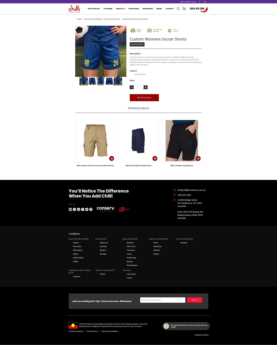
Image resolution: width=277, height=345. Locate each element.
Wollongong (77, 250)
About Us (120, 8)
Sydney (76, 243)
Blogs (159, 8)
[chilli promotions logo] (74, 8)
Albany (156, 254)
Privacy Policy (92, 331)
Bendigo (103, 254)
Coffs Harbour (78, 258)
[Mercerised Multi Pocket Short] (138, 160)
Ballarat (103, 250)
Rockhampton (132, 265)
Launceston (131, 274)
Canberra (76, 276)
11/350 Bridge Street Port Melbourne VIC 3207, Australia (190, 203)
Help (204, 2)
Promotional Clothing (93, 19)
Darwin (102, 274)
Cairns (129, 254)
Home (79, 19)
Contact (169, 8)
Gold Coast (131, 246)
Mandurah (157, 246)
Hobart (129, 278)
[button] (111, 158)
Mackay (130, 261)
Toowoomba (131, 258)
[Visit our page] (70, 209)
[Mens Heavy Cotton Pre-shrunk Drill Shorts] (95, 160)
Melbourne (104, 243)
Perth (156, 243)
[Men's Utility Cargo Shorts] (182, 160)
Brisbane (130, 243)
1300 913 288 (197, 8)
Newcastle (77, 246)
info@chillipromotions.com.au (191, 190)
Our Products (94, 8)
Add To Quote (145, 97)
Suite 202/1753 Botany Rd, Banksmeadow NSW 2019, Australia (190, 215)
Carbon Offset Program (188, 2)
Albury (75, 254)
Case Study (133, 8)
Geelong (103, 246)
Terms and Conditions (109, 331)
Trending (107, 8)
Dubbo (75, 261)
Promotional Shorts (112, 19)
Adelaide (183, 243)
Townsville (131, 250)
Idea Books (148, 8)
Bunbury (157, 250)
